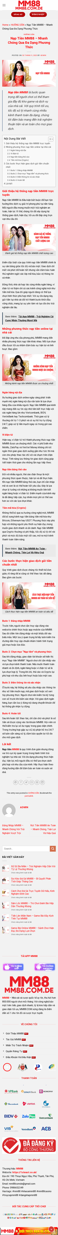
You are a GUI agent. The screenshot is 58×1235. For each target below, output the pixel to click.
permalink (29, 796)
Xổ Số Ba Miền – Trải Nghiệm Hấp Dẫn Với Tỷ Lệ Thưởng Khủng (33, 868)
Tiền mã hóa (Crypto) (20, 160)
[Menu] (4, 5)
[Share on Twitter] (26, 782)
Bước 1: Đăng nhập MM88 (22, 170)
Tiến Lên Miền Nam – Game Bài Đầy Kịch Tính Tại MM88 (32, 917)
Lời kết (9, 183)
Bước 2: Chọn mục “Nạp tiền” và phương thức (30, 173)
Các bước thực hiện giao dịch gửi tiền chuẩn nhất (27, 165)
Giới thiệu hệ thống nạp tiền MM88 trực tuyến (28, 143)
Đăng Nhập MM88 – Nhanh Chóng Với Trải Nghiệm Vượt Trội (13, 829)
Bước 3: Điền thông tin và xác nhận (25, 177)
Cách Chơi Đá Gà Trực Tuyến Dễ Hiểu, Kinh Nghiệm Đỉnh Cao (33, 892)
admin (43, 55)
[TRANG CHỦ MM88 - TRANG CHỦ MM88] (29, 5)
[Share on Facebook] (20, 782)
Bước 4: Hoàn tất (18, 180)
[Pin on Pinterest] (37, 782)
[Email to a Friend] (31, 782)
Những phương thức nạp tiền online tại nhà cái (28, 147)
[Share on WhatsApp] (15, 782)
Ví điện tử (15, 153)
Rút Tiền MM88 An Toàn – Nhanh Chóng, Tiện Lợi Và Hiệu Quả (43, 829)
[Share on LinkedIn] (42, 782)
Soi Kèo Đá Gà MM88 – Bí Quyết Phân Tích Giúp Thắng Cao (31, 880)
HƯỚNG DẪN (17, 24)
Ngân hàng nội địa (18, 150)
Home (5, 24)
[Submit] (53, 849)
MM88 (15, 749)
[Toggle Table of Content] (49, 139)
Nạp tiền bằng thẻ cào (20, 157)
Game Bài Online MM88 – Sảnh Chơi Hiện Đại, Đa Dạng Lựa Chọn (32, 929)
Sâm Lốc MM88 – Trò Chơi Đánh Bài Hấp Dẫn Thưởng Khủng (32, 905)
